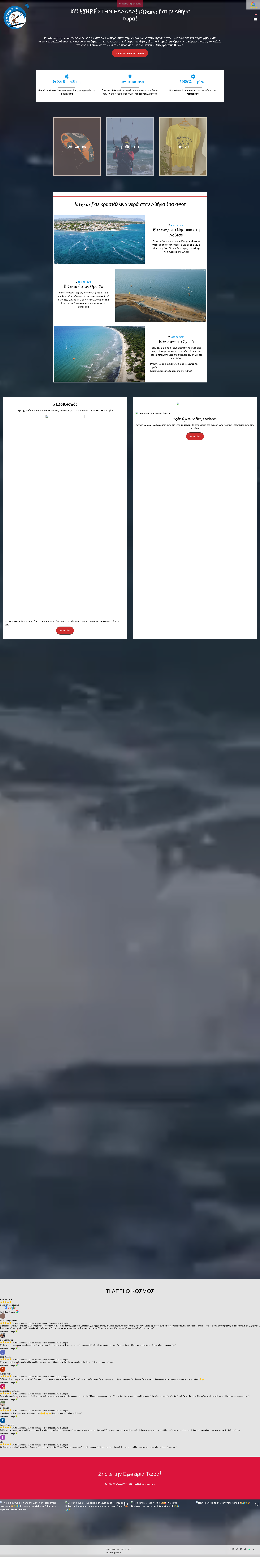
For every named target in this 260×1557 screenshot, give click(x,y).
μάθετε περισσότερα (131, 3)
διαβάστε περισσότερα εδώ (130, 52)
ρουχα (183, 146)
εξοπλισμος (76, 146)
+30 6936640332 (117, 1484)
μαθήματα (130, 146)
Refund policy (113, 1552)
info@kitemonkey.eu (143, 1484)
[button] (65, 631)
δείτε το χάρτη (177, 225)
